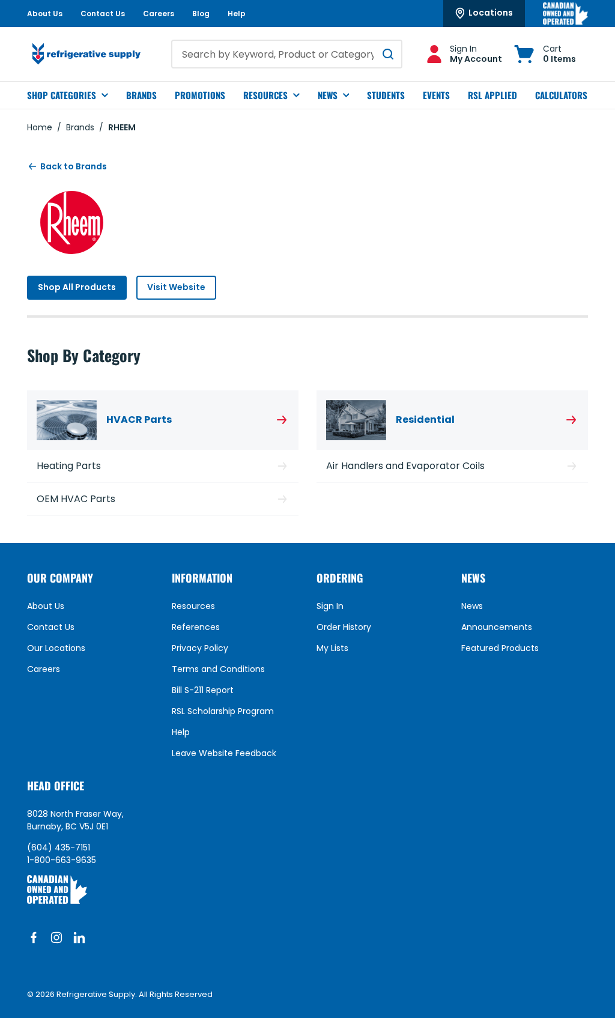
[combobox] (286, 54)
